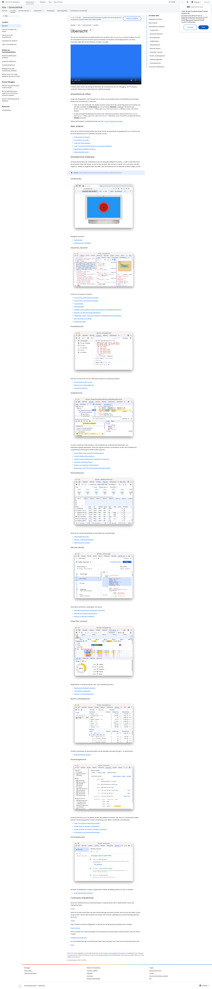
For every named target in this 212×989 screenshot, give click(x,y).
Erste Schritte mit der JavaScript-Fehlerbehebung (89, 453)
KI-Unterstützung (24, 10)
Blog (50, 2)
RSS (150, 978)
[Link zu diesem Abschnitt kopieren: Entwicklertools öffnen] (92, 94)
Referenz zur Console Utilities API (84, 385)
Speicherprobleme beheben (82, 755)
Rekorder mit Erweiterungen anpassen (85, 613)
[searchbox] (11, 16)
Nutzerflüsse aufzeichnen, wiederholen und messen (89, 610)
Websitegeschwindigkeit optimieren (84, 149)
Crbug (73, 909)
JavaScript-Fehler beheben (82, 143)
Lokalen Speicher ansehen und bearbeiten (86, 826)
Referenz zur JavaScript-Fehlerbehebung (86, 465)
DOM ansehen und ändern (82, 137)
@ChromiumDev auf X (155, 970)
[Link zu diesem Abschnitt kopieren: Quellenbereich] (84, 393)
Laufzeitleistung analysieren (82, 691)
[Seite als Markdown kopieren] (90, 30)
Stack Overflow (75, 928)
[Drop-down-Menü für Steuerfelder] (43, 11)
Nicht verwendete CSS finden (83, 319)
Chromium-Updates (92, 970)
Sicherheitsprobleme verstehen (83, 893)
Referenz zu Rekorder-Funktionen (84, 616)
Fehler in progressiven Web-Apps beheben (87, 823)
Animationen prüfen (80, 322)
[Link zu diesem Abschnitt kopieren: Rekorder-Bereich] (86, 548)
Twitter (73, 921)
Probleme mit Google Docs (79, 938)
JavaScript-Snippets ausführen (83, 462)
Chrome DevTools (15, 7)
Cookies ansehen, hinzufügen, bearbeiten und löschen (90, 829)
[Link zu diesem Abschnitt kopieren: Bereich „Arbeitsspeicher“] (92, 699)
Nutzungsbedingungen (30, 985)
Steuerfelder (37, 10)
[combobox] (176, 1)
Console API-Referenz (80, 388)
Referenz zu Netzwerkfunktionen (84, 540)
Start (203, 27)
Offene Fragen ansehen (30, 973)
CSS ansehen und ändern (81, 140)
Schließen (190, 27)
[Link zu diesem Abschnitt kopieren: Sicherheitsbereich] (86, 837)
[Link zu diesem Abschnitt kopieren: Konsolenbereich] (85, 327)
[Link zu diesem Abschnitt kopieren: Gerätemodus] (83, 179)
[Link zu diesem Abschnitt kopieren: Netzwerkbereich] (85, 473)
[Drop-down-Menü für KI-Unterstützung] (31, 11)
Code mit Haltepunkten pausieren (84, 456)
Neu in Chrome (58, 2)
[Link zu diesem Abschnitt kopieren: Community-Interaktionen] (95, 898)
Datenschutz (41, 985)
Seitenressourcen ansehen (82, 543)
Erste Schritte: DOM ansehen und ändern (86, 298)
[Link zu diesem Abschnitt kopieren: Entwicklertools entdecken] (96, 157)
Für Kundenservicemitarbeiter (78, 10)
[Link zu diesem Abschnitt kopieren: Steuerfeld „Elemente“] (89, 248)
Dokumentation (30, 2)
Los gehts (13, 10)
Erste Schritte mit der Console (83, 382)
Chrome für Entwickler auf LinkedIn (158, 976)
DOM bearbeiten (79, 307)
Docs (4, 7)
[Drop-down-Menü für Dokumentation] (36, 2)
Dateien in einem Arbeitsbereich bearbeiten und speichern (91, 459)
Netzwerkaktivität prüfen (81, 152)
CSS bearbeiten (78, 304)
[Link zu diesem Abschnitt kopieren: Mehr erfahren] (85, 127)
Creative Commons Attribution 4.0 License (113, 953)
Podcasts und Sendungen (93, 978)
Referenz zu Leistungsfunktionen (84, 694)
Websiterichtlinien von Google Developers (109, 955)
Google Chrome (118, 37)
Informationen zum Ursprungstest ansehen (87, 832)
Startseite (73, 25)
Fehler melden (28, 970)
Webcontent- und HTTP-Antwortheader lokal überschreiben (92, 468)
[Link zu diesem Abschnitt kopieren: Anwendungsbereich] (88, 760)
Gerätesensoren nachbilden (82, 243)
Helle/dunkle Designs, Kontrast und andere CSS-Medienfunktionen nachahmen (97, 316)
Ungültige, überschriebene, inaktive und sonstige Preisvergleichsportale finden (97, 310)
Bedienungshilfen (62, 10)
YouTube (151, 973)
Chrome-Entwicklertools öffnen (113, 121)
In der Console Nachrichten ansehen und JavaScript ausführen (93, 146)
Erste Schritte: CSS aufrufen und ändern (86, 301)
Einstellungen (50, 10)
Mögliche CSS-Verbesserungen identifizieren (87, 313)
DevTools (4, 10)
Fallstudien (43, 2)
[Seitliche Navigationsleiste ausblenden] (20, 986)
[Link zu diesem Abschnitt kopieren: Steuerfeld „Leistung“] (88, 621)
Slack (72, 945)
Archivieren (90, 976)
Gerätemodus (78, 240)
